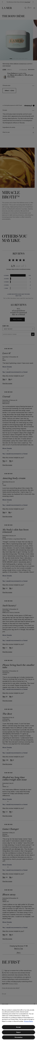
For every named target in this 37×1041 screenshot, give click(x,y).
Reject (18, 1032)
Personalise (18, 1037)
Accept (18, 1027)
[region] (18, 1023)
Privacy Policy (28, 1021)
